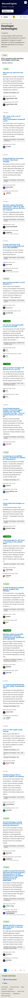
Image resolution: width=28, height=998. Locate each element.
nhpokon (8, 485)
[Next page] (24, 970)
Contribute (4, 989)
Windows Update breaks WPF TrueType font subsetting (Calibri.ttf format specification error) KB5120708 (13, 636)
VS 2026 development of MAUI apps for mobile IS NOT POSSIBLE (13, 589)
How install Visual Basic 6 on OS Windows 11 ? (14, 283)
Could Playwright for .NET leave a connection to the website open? (14, 541)
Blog (22, 987)
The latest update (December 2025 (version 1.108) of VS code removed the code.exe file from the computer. (14, 207)
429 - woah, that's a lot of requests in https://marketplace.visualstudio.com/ (14, 118)
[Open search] (20, 17)
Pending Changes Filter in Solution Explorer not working (13, 775)
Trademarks (16, 993)
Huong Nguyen (10, 804)
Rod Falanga (9, 569)
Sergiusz (8, 616)
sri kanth (8, 146)
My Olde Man (9, 313)
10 (20, 970)
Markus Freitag (10, 763)
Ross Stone (9, 264)
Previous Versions (14, 987)
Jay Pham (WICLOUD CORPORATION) (11, 912)
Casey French (9, 712)
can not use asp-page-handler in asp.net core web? (13, 325)
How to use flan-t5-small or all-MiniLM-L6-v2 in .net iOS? (13, 368)
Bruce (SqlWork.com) (11, 491)
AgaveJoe (8, 575)
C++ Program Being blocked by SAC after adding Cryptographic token (14, 686)
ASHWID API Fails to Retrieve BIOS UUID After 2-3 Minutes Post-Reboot (13, 926)
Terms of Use (20, 991)
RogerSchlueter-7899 (11, 98)
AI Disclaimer (4, 987)
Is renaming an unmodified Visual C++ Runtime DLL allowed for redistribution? (14, 457)
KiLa (7, 622)
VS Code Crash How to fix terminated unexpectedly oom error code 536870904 (13, 246)
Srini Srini (8, 444)
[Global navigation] (1, 17)
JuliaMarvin (9, 232)
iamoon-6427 (9, 187)
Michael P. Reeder (10, 528)
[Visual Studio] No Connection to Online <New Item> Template (13, 160)
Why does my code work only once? (13, 73)
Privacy (10, 989)
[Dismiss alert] (25, 2)
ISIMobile (8, 666)
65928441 (8, 193)
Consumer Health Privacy (7, 991)
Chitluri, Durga (10, 906)
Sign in (25, 17)
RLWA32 (8, 717)
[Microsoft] (14, 17)
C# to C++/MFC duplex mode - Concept (13, 730)
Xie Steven (9, 954)
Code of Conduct (5, 993)
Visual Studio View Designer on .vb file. (13, 504)
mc (7, 350)
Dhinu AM (8, 672)
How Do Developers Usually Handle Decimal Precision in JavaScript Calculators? (12, 823)
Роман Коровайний (11, 226)
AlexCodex (9, 853)
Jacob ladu (9, 810)
